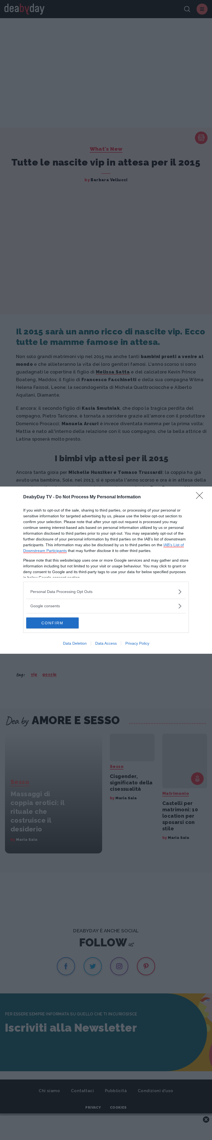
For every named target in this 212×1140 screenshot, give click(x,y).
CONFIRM (52, 623)
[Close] (201, 497)
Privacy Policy (137, 643)
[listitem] (106, 592)
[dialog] (106, 570)
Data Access (106, 643)
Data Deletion (75, 643)
